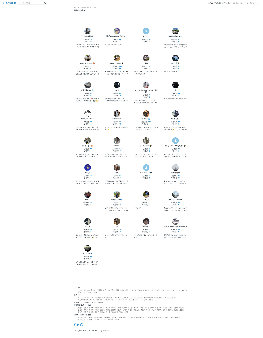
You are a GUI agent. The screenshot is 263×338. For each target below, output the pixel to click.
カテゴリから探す (238, 3)
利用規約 (86, 297)
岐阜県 (86, 310)
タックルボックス (252, 3)
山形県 (108, 308)
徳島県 (170, 310)
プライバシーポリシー (98, 297)
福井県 (176, 308)
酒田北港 (178, 317)
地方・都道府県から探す (111, 290)
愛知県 (97, 310)
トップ (80, 290)
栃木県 (124, 308)
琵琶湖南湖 (107, 317)
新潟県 (159, 308)
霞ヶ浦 (114, 317)
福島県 (113, 308)
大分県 (108, 312)
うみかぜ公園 (88, 317)
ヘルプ (80, 297)
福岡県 (86, 312)
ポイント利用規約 (170, 297)
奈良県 (130, 310)
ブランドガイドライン (136, 300)
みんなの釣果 (226, 3)
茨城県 (119, 308)
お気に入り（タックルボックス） (154, 290)
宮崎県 (113, 312)
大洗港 (171, 317)
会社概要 (94, 302)
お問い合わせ (148, 300)
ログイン (184, 290)
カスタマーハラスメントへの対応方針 (130, 297)
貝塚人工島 (81, 319)
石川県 (170, 308)
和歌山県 (136, 310)
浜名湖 (119, 317)
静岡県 (91, 310)
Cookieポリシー (111, 297)
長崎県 (97, 312)
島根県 (148, 310)
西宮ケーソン (97, 319)
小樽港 (117, 319)
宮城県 (97, 308)
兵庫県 (124, 310)
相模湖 (80, 317)
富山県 (165, 308)
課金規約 (99, 300)
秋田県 (102, 308)
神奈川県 (153, 308)
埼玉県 (136, 308)
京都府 (113, 310)
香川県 (176, 310)
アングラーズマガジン (173, 290)
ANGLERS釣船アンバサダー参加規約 (115, 300)
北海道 (80, 308)
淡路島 (130, 317)
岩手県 (91, 308)
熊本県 (102, 312)
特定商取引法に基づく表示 (86, 300)
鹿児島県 (120, 312)
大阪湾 (125, 317)
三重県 (102, 310)
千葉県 (141, 308)
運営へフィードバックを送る (87, 292)
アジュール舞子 (108, 319)
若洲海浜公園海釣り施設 (155, 317)
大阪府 (119, 310)
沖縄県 (126, 312)
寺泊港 (166, 317)
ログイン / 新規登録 (214, 3)
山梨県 (181, 308)
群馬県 (130, 308)
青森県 (86, 308)
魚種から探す (124, 290)
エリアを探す (97, 290)
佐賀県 (91, 312)
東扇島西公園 (97, 317)
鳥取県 (143, 310)
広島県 (159, 310)
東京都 (147, 308)
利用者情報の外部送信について (154, 297)
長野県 (80, 310)
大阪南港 (89, 319)
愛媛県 (181, 310)
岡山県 (154, 310)
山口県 (165, 310)
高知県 (80, 312)
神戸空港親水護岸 (139, 317)
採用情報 (101, 302)
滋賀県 (108, 310)
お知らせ (87, 302)
